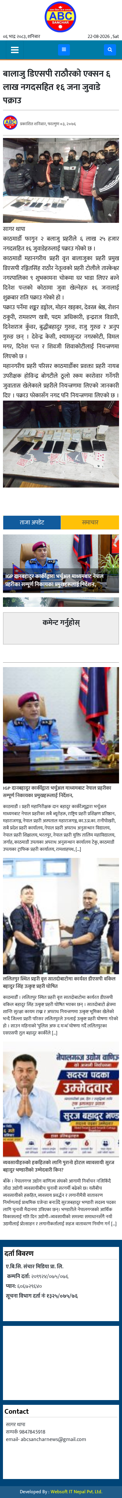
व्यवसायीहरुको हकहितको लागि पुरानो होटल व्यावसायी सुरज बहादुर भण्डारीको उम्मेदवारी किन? (58, 1167)
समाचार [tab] (90, 523)
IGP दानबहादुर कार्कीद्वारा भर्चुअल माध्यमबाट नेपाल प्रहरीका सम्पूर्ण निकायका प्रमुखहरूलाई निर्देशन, (54, 580)
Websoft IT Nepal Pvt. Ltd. (76, 1492)
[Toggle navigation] (15, 49)
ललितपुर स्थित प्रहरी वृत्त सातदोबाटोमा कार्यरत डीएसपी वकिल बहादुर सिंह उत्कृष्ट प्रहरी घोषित (59, 983)
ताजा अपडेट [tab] (32, 523)
